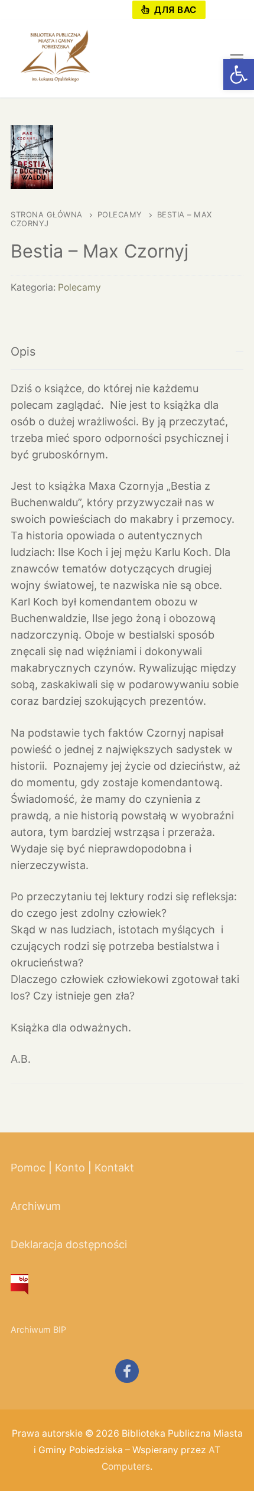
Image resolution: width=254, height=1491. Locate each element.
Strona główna (47, 214)
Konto (70, 1167)
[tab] (127, 700)
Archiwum (36, 1206)
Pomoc (28, 1167)
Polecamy (119, 214)
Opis (23, 351)
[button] (238, 74)
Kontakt (114, 1167)
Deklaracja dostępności (69, 1244)
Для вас (174, 9)
